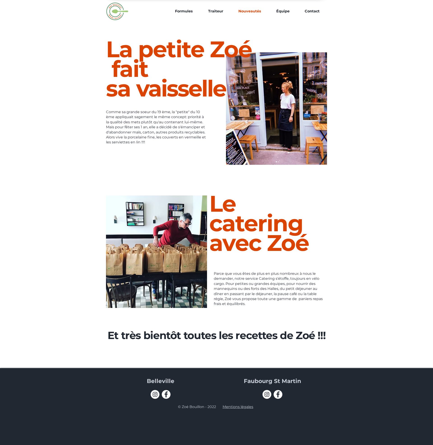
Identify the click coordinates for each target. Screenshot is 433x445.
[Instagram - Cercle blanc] (155, 394)
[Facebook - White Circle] (166, 394)
